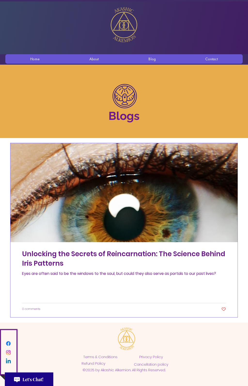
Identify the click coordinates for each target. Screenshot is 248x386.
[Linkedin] (8, 361)
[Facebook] (8, 343)
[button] (94, 59)
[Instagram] (8, 352)
